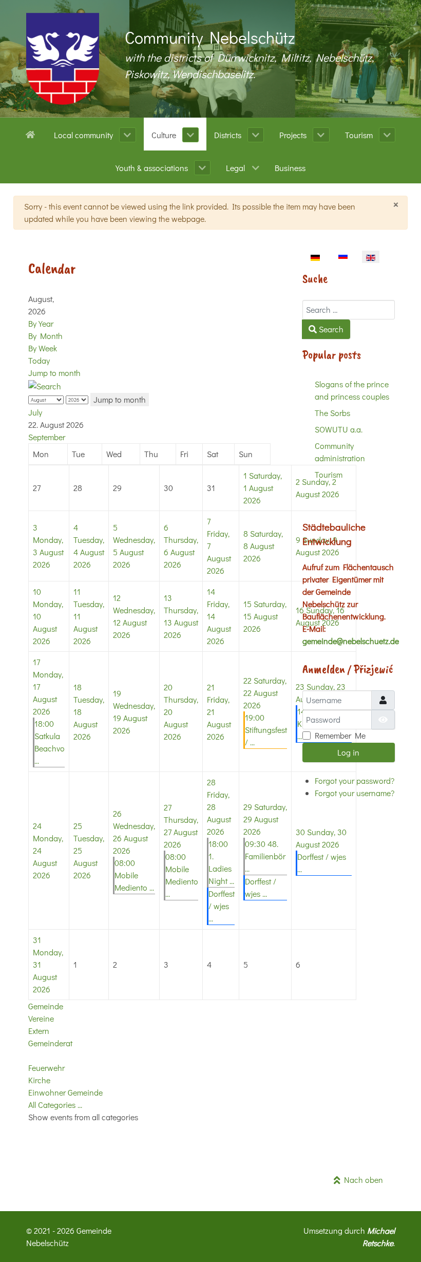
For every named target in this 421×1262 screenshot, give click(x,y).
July (35, 412)
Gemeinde (45, 1006)
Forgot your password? (354, 780)
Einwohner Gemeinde (65, 1092)
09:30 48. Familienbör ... (265, 856)
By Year (40, 323)
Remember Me (340, 735)
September (46, 436)
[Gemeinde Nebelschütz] (62, 59)
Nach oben (361, 1179)
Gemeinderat (50, 1043)
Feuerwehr (46, 1067)
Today (39, 360)
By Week (42, 348)
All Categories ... (55, 1104)
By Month (45, 335)
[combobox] (348, 309)
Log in (348, 752)
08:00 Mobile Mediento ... (134, 875)
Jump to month (54, 372)
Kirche (39, 1080)
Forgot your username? (354, 792)
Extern (38, 1030)
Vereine (41, 1018)
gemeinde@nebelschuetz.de (350, 640)
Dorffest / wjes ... (221, 906)
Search (330, 329)
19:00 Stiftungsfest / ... (266, 729)
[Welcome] (32, 133)
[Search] (44, 385)
